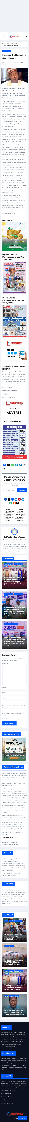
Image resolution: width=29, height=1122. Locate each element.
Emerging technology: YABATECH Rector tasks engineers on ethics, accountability (13, 963)
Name (4, 687)
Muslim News (6, 51)
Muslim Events (9, 564)
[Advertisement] (14, 17)
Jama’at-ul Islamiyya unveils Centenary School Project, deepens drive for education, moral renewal (14, 641)
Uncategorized (9, 946)
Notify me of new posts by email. (13, 719)
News (6, 566)
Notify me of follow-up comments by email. (13, 714)
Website (4, 698)
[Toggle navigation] (3, 36)
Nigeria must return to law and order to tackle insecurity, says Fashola (14, 609)
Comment (5, 663)
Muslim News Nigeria (13, 63)
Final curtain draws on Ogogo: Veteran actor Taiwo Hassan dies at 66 (14, 1012)
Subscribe (22, 490)
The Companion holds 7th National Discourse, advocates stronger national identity (14, 580)
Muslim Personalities (15, 921)
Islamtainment (14, 996)
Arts (6, 921)
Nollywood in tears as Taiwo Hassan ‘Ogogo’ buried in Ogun (13, 937)
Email (4, 692)
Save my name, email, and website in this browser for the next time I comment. (14, 707)
